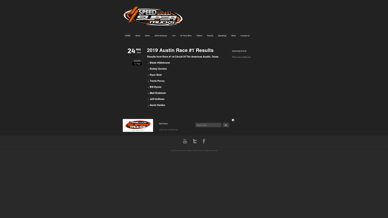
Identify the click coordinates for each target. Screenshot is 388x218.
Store (233, 35)
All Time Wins (186, 35)
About (137, 35)
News (147, 35)
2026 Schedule (161, 35)
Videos (199, 35)
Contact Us (245, 35)
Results (210, 35)
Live (174, 35)
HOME (127, 35)
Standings (222, 35)
